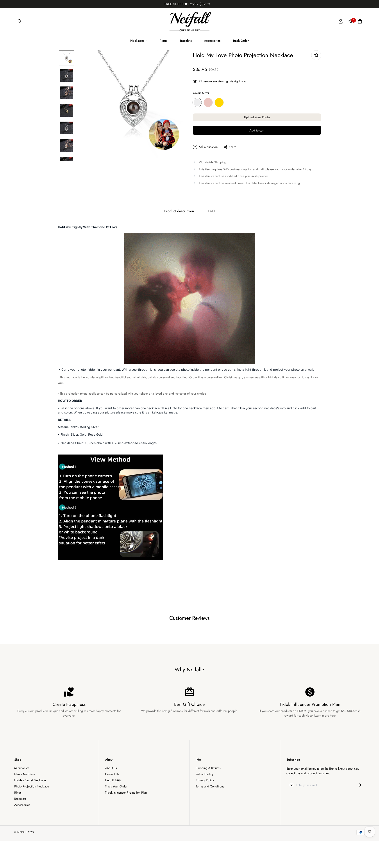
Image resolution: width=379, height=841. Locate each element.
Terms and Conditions (210, 786)
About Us (111, 768)
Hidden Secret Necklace (30, 780)
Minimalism (21, 768)
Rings (163, 40)
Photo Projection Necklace (31, 786)
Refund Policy (204, 774)
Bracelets (185, 40)
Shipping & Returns (208, 768)
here (332, 715)
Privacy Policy (205, 780)
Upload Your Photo (257, 117)
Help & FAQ (113, 780)
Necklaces (137, 40)
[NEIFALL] (189, 21)
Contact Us (112, 774)
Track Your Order (116, 786)
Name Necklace (24, 774)
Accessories (212, 40)
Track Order (241, 40)
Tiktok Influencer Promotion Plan (126, 792)
